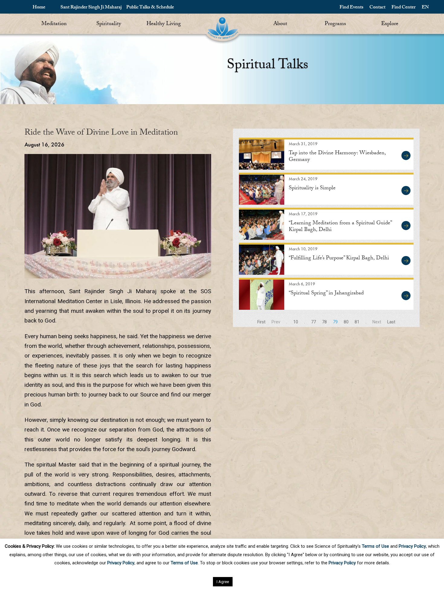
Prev (276, 321)
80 (346, 321)
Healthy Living (163, 24)
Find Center (403, 8)
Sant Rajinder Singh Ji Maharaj (91, 8)
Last (391, 321)
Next (376, 321)
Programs (335, 24)
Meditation (54, 24)
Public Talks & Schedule (150, 8)
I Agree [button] (223, 581)
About (280, 24)
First (261, 321)
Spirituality (108, 24)
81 (357, 321)
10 (295, 321)
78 (324, 321)
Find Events (351, 8)
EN (425, 8)
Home (39, 8)
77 (313, 321)
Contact (377, 8)
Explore (389, 24)
